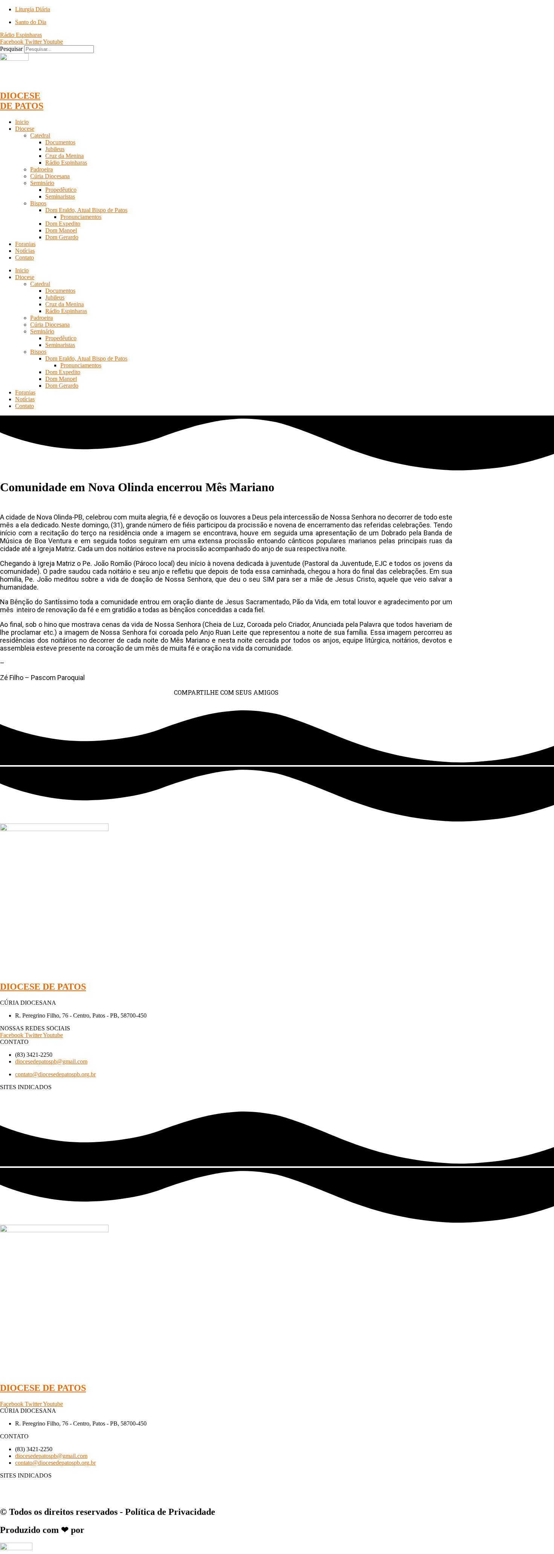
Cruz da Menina (64, 156)
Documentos (60, 142)
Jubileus (54, 149)
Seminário (42, 183)
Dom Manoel (61, 230)
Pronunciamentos (80, 217)
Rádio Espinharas (66, 162)
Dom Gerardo (61, 237)
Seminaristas (60, 196)
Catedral (40, 135)
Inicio (22, 122)
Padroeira (41, 169)
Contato (24, 257)
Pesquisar (11, 49)
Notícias (25, 251)
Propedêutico (61, 189)
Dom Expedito (62, 223)
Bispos (38, 203)
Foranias (25, 244)
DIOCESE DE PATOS (21, 101)
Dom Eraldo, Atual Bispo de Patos (86, 210)
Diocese (24, 128)
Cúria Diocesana (50, 176)
